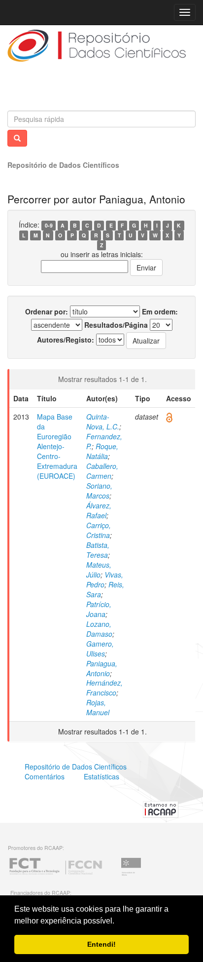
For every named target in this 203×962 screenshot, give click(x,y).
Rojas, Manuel (97, 707)
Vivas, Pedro (104, 579)
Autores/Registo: (65, 340)
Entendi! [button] (101, 944)
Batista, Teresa (97, 550)
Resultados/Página (116, 325)
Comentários (45, 776)
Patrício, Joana (98, 609)
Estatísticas (101, 776)
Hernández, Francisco (104, 687)
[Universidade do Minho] (131, 874)
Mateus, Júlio (98, 569)
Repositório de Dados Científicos (63, 165)
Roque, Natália (102, 451)
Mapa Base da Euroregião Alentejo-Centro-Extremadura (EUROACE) (57, 446)
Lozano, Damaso (99, 629)
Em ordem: (160, 311)
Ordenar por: (46, 311)
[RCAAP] (160, 808)
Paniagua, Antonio (101, 668)
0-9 (49, 225)
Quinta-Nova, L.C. (102, 421)
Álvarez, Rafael (98, 510)
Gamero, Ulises (100, 648)
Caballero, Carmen (102, 471)
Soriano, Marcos (99, 490)
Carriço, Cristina (98, 530)
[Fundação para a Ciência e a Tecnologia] (55, 874)
